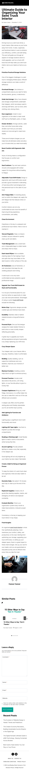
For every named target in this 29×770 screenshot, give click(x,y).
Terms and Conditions (9, 761)
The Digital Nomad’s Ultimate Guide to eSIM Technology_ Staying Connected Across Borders (15, 738)
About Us (10, 758)
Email (4, 690)
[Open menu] (26, 3)
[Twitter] (13, 754)
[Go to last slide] (4, 618)
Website (4, 698)
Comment (5, 657)
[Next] (25, 618)
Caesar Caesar (6, 22)
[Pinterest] (16, 754)
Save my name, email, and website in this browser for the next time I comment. (15, 703)
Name (4, 682)
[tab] (11, 635)
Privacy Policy (21, 761)
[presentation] (14, 610)
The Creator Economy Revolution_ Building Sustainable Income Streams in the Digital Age (14, 729)
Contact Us (17, 758)
